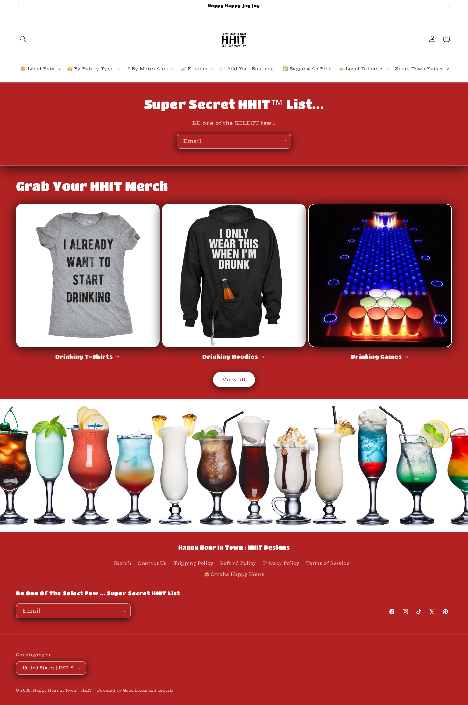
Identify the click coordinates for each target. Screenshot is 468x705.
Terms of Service (328, 563)
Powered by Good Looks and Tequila (135, 690)
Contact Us (152, 563)
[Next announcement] (450, 6)
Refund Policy (238, 563)
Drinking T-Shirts (84, 356)
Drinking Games (376, 356)
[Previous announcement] (18, 6)
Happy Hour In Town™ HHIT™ (64, 690)
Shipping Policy (193, 563)
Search (122, 563)
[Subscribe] (284, 141)
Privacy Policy (281, 563)
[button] (23, 39)
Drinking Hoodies (230, 356)
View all (234, 380)
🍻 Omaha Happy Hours (234, 574)
